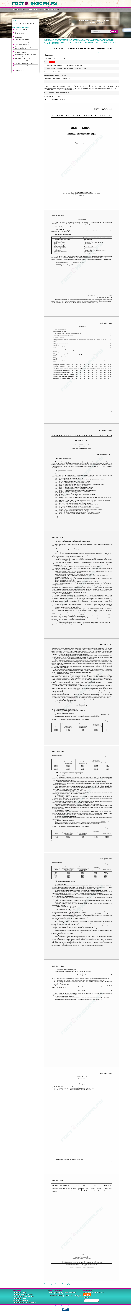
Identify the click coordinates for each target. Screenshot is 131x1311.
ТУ (40, 9)
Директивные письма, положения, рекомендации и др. (23, 32)
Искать (114, 31)
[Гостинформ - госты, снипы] (35, 4)
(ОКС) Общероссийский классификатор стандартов (25, 24)
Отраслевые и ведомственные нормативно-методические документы (25, 55)
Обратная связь (56, 9)
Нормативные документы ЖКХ (22, 44)
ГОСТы (23, 9)
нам (55, 1295)
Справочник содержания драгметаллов (22, 1294)
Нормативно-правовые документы (23, 42)
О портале (16, 9)
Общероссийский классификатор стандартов (66, 39)
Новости (46, 9)
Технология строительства (21, 68)
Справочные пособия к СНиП (22, 65)
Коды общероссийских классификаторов (23, 1296)
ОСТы (35, 9)
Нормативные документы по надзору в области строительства (24, 47)
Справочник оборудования (19, 1292)
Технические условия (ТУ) (21, 60)
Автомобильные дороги (21, 29)
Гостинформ (47, 39)
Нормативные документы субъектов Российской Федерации (24, 51)
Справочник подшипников (19, 1298)
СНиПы (30, 9)
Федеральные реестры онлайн (20, 1300)
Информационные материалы (22, 39)
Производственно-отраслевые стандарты (25, 63)
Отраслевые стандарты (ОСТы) (22, 58)
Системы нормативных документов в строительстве (24, 36)
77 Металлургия (85, 39)
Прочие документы (19, 70)
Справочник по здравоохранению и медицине (24, 1302)
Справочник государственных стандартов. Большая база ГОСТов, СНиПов (35, 6)
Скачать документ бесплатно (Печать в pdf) (106, 52)
